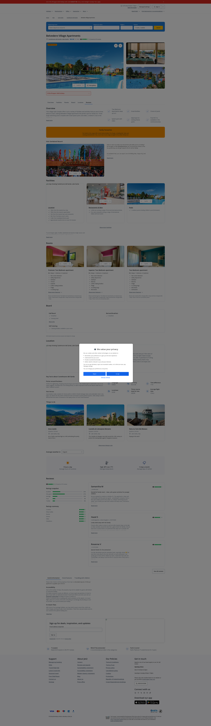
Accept (117, 374)
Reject (94, 374)
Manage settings (105, 377)
